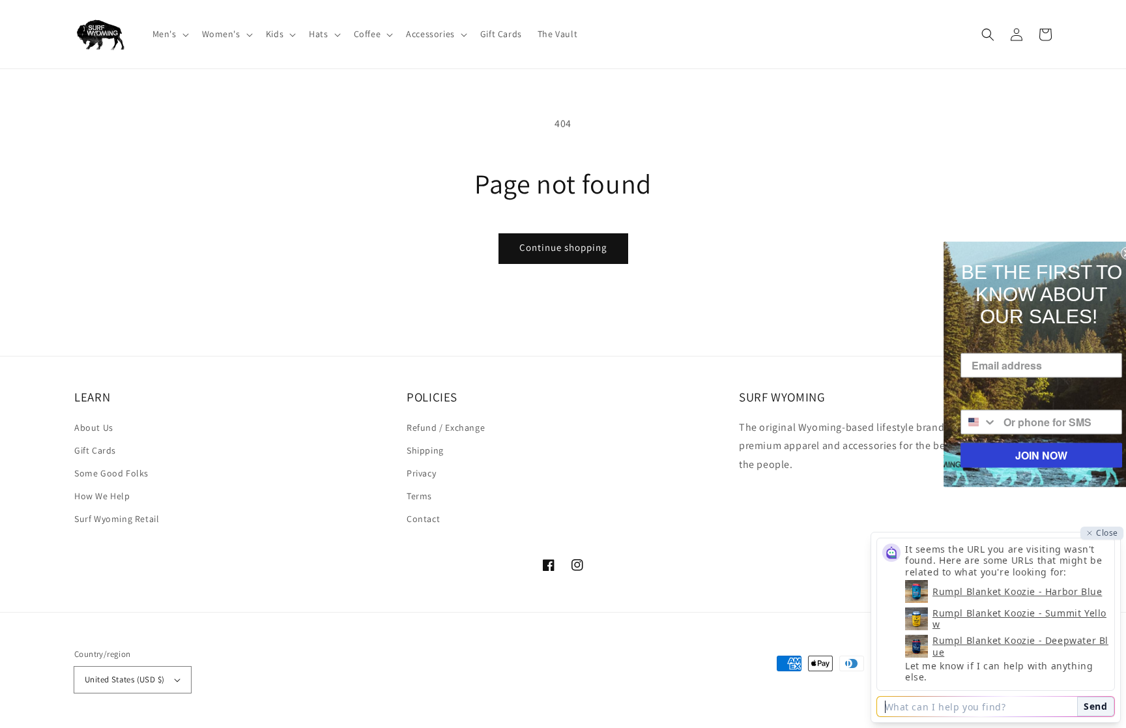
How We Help (102, 496)
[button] (169, 34)
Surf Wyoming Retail (116, 519)
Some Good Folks (111, 473)
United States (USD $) (124, 679)
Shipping (425, 450)
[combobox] (966, 421)
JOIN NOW (1028, 454)
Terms (419, 496)
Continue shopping (563, 247)
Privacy (421, 473)
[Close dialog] (1114, 252)
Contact (423, 519)
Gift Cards (95, 450)
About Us (93, 427)
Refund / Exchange (446, 427)
